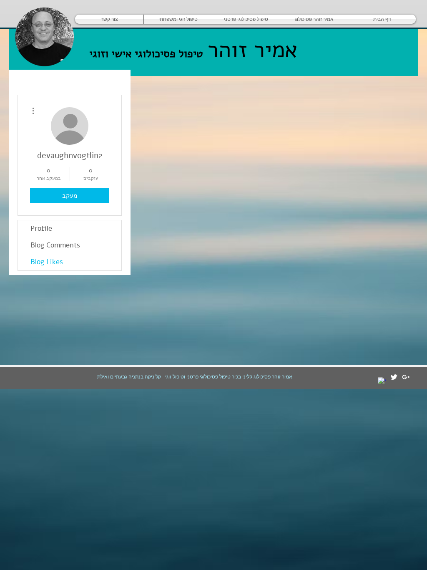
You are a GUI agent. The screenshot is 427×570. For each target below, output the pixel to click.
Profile (41, 228)
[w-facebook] (382, 381)
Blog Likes (46, 262)
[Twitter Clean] (394, 377)
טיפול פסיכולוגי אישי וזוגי (146, 53)
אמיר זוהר (249, 49)
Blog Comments (55, 245)
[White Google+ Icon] (406, 377)
